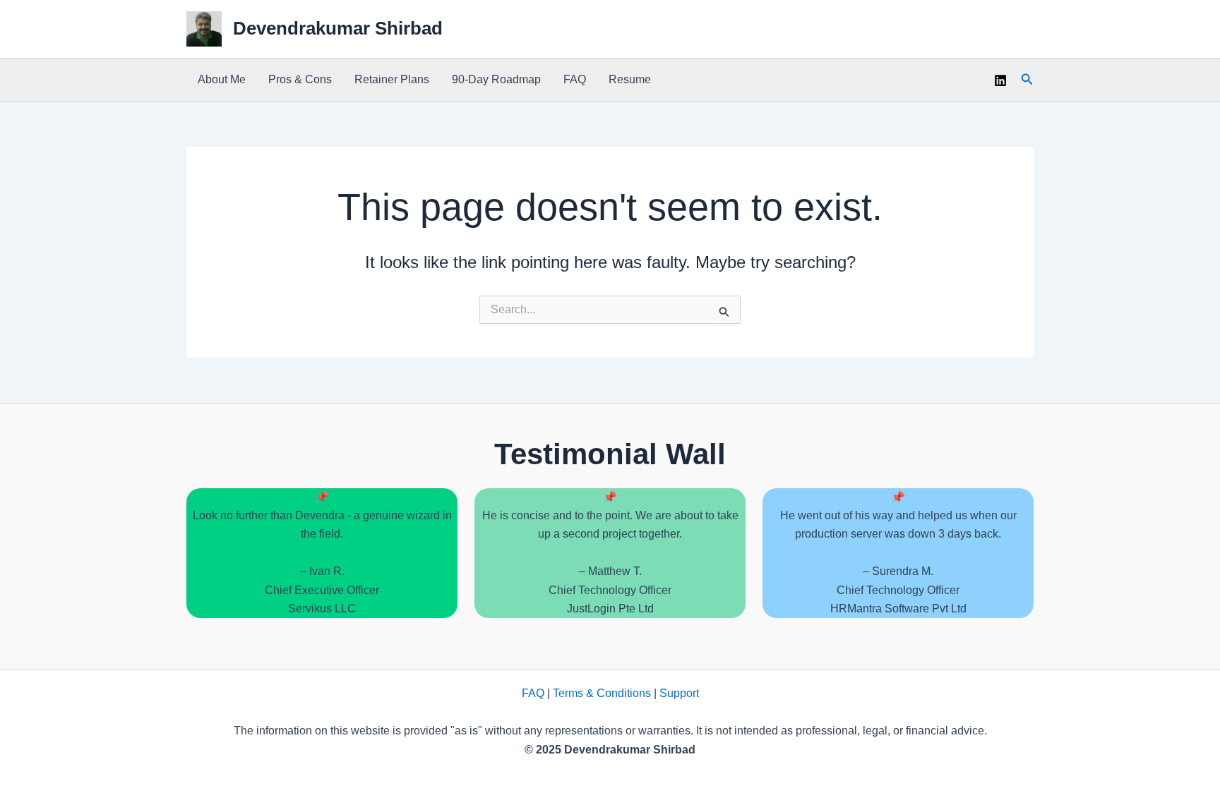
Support (679, 693)
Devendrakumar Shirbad (338, 28)
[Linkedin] (1000, 80)
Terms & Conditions (602, 693)
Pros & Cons (300, 79)
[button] (1027, 80)
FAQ (574, 79)
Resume (630, 79)
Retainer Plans (391, 79)
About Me (222, 79)
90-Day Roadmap (496, 79)
